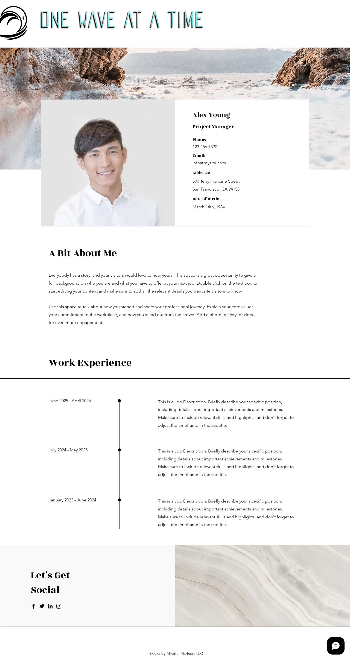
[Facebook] (33, 606)
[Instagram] (59, 606)
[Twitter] (42, 606)
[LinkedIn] (50, 606)
